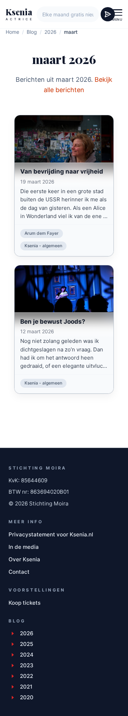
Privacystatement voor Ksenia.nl (51, 534)
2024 (26, 654)
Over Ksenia (24, 559)
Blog (32, 32)
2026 (50, 32)
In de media (24, 546)
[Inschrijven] (108, 14)
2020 (26, 697)
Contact (19, 571)
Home (12, 32)
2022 (26, 676)
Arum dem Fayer (42, 233)
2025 (26, 644)
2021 (26, 686)
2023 (26, 665)
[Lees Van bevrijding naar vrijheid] (64, 169)
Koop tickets (25, 602)
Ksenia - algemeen (43, 245)
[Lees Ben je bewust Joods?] (64, 320)
